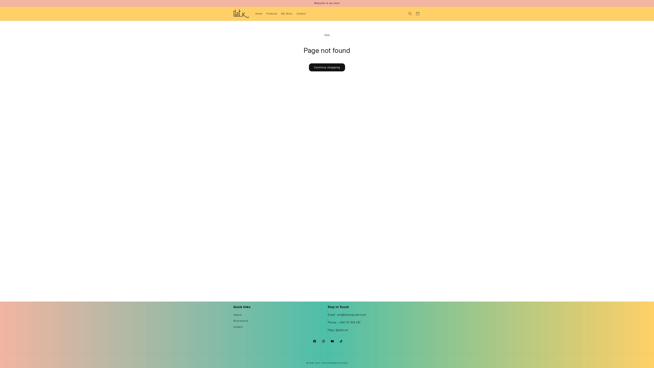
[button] (410, 13)
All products (240, 320)
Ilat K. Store (321, 363)
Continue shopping (327, 67)
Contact (238, 326)
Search (237, 314)
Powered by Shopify (338, 363)
